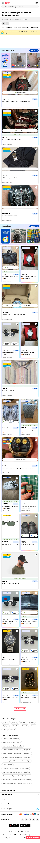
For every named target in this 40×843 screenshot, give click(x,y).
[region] (20, 60)
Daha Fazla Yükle (20, 709)
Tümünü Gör (34, 50)
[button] (2, 3)
